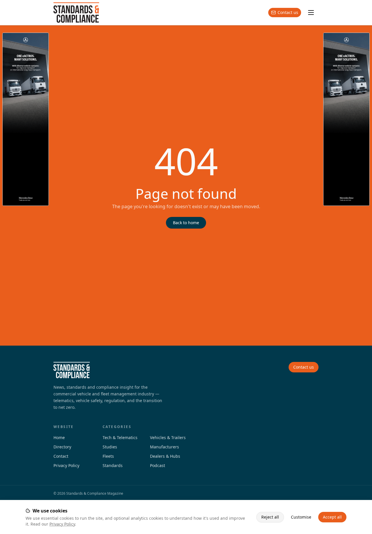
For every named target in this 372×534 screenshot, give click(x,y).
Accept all (332, 517)
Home (59, 437)
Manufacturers (164, 447)
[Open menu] (311, 12)
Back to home (186, 222)
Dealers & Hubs (165, 456)
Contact (60, 456)
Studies (110, 447)
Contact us (288, 12)
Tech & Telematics (120, 437)
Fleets (108, 456)
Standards (113, 465)
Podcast (157, 465)
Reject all (270, 517)
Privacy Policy (62, 524)
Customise (301, 517)
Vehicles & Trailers (168, 437)
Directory (62, 447)
